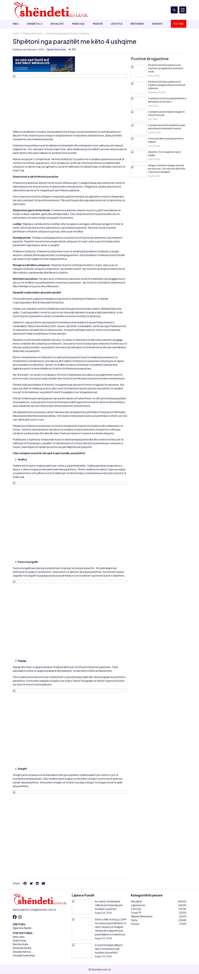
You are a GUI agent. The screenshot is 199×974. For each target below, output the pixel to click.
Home (16, 33)
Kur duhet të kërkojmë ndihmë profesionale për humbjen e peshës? (109, 905)
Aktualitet (57, 23)
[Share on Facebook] (25, 883)
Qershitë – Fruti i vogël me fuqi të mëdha (164, 153)
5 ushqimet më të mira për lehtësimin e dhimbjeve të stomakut (167, 100)
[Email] (43, 883)
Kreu (16, 23)
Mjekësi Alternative (32, 33)
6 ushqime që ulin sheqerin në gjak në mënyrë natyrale (166, 113)
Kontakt (157, 23)
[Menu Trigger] (182, 9)
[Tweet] (31, 883)
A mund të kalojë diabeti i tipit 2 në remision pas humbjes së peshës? (109, 948)
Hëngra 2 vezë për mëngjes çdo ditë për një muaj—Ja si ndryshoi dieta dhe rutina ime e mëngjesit (166, 168)
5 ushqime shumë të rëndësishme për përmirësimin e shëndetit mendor (166, 127)
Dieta (134, 920)
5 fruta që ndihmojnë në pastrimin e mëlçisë (165, 140)
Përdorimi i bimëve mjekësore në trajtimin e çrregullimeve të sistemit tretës (165, 68)
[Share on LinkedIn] (37, 883)
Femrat (135, 923)
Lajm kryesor (138, 905)
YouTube (178, 23)
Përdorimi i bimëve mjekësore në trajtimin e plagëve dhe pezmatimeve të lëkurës (166, 85)
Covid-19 (136, 912)
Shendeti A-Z (34, 23)
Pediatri (98, 23)
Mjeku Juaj (78, 23)
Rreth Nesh (137, 23)
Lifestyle (116, 23)
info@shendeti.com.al (43, 909)
